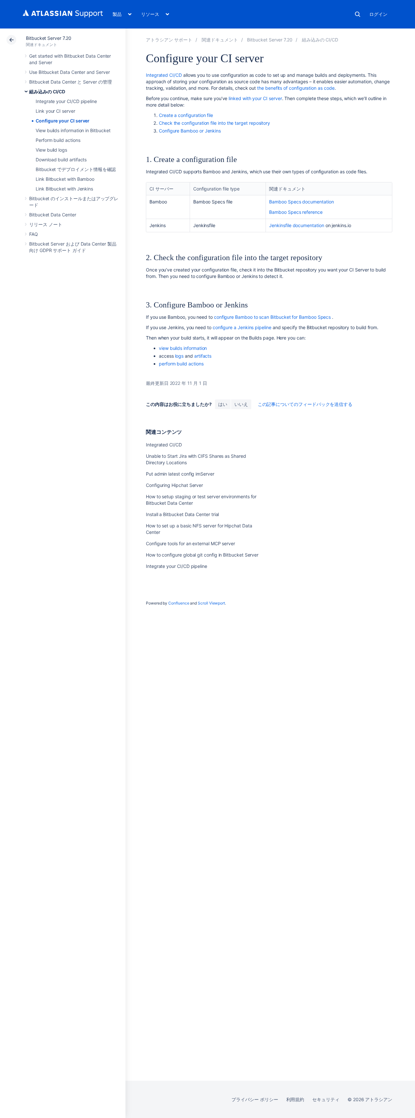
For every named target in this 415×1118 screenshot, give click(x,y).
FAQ (33, 234)
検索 (357, 14)
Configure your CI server (62, 120)
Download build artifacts (61, 159)
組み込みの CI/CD (47, 91)
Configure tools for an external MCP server (190, 543)
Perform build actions (58, 140)
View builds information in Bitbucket (73, 130)
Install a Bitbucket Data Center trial (182, 514)
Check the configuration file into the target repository (214, 123)
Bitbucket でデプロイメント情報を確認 (76, 169)
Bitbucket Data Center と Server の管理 (70, 82)
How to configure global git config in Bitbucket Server (202, 555)
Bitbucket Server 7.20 (48, 38)
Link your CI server (55, 111)
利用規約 (295, 1099)
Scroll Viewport (211, 603)
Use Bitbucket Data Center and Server (69, 72)
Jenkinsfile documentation (296, 225)
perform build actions (181, 363)
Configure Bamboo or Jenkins (190, 130)
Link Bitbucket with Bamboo (65, 179)
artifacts (202, 356)
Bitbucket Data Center (52, 214)
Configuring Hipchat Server (174, 485)
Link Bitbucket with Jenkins (64, 188)
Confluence (178, 603)
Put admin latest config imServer (180, 474)
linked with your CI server (255, 98)
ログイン (378, 14)
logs (179, 356)
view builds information (183, 348)
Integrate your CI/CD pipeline (66, 101)
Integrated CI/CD (164, 75)
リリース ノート (45, 224)
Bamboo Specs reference (295, 212)
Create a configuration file (186, 115)
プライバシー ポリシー (254, 1099)
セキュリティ (325, 1099)
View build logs (51, 150)
